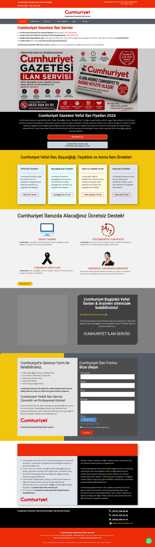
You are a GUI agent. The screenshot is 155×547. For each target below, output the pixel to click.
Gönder (87, 433)
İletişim (85, 21)
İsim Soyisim (85, 373)
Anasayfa (23, 21)
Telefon (83, 381)
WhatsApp (34, 41)
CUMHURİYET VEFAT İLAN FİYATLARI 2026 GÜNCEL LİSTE (77, 145)
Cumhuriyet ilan (29, 468)
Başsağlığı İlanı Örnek (62, 195)
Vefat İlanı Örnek (30, 195)
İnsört (108, 468)
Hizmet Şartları (88, 427)
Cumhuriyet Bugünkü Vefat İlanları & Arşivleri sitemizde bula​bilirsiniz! (107, 303)
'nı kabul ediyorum (95, 427)
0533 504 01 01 (110, 2)
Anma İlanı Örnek (122, 195)
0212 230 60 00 (22, 6)
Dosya (82, 416)
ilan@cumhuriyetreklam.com (32, 38)
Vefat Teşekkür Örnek (92, 195)
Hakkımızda (35, 21)
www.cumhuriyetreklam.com (64, 538)
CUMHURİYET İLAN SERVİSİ (107, 334)
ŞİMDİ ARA (26, 284)
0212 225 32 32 (35, 6)
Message (83, 399)
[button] (149, 541)
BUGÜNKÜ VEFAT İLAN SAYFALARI (92, 315)
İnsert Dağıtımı (62, 21)
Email (82, 390)
